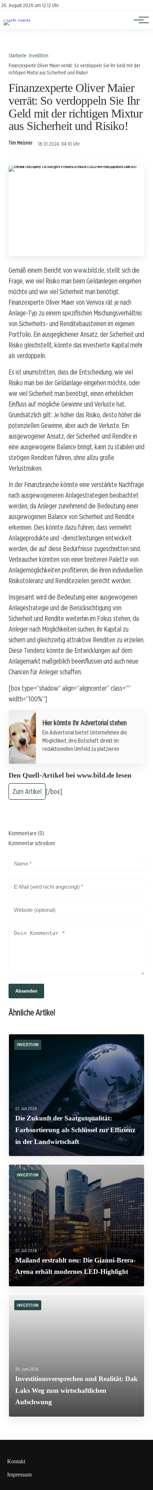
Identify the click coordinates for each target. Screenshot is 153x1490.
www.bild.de (88, 270)
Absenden (26, 991)
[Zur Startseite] (17, 19)
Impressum (19, 1474)
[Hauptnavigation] (139, 20)
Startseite (17, 55)
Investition (38, 55)
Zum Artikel (27, 791)
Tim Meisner (20, 143)
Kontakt (16, 1461)
